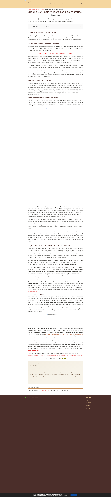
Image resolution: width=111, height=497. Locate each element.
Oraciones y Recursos (72, 4)
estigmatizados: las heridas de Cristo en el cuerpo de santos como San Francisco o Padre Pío (55, 355)
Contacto (83, 4)
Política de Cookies (88, 404)
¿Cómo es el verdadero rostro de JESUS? (60, 53)
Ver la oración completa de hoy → (37, 380)
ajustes (65, 495)
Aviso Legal (88, 407)
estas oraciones (32, 291)
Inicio (51, 4)
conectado (45, 390)
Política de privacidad (88, 401)
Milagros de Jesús (58, 4)
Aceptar (74, 495)
